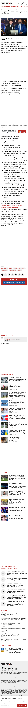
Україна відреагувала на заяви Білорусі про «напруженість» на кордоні (17, 386)
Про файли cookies (5, 705)
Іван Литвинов (4, 270)
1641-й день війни (5, 6)
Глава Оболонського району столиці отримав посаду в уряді (14, 639)
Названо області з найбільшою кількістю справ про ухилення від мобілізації (16, 591)
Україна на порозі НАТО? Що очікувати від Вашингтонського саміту (17, 431)
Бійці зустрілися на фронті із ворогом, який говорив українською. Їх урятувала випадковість (15, 603)
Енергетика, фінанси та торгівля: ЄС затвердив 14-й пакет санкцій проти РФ (18, 417)
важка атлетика (22, 268)
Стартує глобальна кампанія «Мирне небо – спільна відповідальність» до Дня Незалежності (17, 650)
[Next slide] (27, 6)
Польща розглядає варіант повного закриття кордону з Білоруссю (18, 424)
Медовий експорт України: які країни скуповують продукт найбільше (11, 634)
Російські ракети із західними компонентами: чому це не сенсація (17, 379)
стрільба (15, 268)
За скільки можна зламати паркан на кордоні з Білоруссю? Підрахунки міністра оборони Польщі (17, 394)
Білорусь (6, 268)
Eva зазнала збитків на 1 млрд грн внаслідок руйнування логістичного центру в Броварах (13, 619)
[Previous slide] (24, 6)
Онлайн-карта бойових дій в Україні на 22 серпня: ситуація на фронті (17, 573)
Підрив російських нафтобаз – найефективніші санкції (18, 439)
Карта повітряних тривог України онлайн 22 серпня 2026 (17, 579)
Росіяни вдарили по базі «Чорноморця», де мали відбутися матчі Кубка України (17, 501)
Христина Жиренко (22, 16)
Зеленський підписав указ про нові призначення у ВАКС (11, 624)
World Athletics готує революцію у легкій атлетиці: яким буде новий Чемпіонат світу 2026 (17, 485)
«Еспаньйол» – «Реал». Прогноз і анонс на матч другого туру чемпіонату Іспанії (17, 477)
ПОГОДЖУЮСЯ (22, 705)
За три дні (10, 568)
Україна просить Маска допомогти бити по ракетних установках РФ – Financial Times (13, 629)
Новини (4, 473)
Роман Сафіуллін (12, 270)
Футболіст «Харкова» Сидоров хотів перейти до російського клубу (17, 493)
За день (15, 568)
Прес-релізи (6, 645)
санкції (10, 268)
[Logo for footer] (6, 664)
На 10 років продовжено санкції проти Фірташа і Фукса (17, 409)
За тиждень (3, 568)
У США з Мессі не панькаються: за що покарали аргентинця (16, 517)
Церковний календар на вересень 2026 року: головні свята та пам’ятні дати (15, 585)
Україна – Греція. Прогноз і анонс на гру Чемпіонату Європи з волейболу (17, 509)
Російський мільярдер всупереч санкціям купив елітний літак (17, 402)
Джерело (2, 266)
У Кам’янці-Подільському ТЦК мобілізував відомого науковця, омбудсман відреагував (16, 597)
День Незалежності (16, 6)
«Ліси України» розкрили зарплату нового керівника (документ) (12, 613)
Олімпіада (20, 270)
